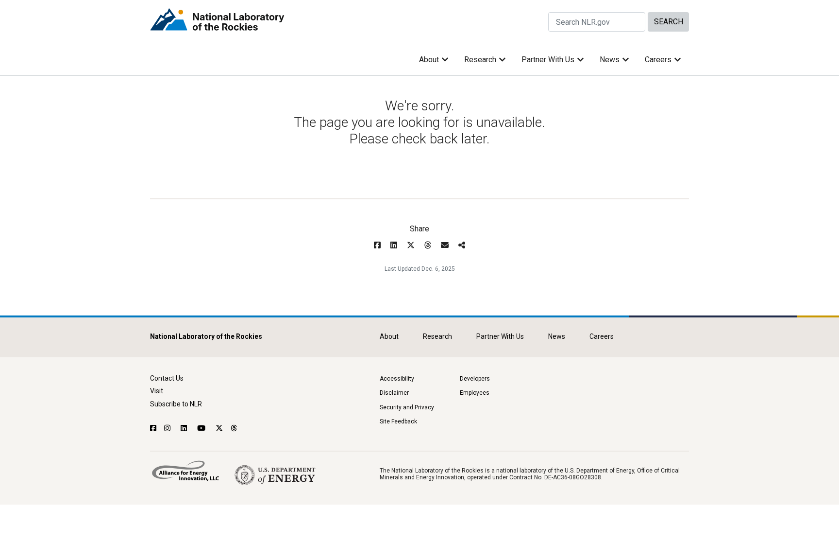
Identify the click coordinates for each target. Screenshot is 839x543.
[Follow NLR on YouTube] (202, 428)
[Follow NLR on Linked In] (185, 428)
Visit (156, 391)
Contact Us (167, 378)
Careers (658, 59)
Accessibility (397, 378)
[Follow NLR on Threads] (234, 428)
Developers (475, 378)
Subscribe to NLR (176, 404)
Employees (474, 392)
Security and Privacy (407, 407)
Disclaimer (394, 392)
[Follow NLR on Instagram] (168, 428)
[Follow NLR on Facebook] (153, 428)
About (429, 59)
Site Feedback (398, 421)
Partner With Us (547, 59)
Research (480, 59)
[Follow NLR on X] (219, 428)
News (610, 59)
